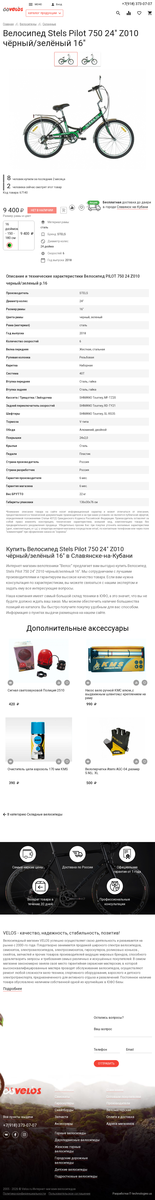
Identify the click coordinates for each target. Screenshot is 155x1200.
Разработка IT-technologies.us (132, 1193)
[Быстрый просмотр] (10, 683)
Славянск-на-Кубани (132, 207)
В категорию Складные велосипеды (35, 814)
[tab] (65, 59)
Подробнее (12, 989)
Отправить (106, 1063)
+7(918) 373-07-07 (137, 4)
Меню (38, 4)
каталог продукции (43, 13)
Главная (8, 24)
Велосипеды (28, 24)
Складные (49, 24)
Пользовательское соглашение (69, 1193)
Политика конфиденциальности (24, 1193)
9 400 (26, 235)
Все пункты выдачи (18, 1117)
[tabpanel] (77, 119)
